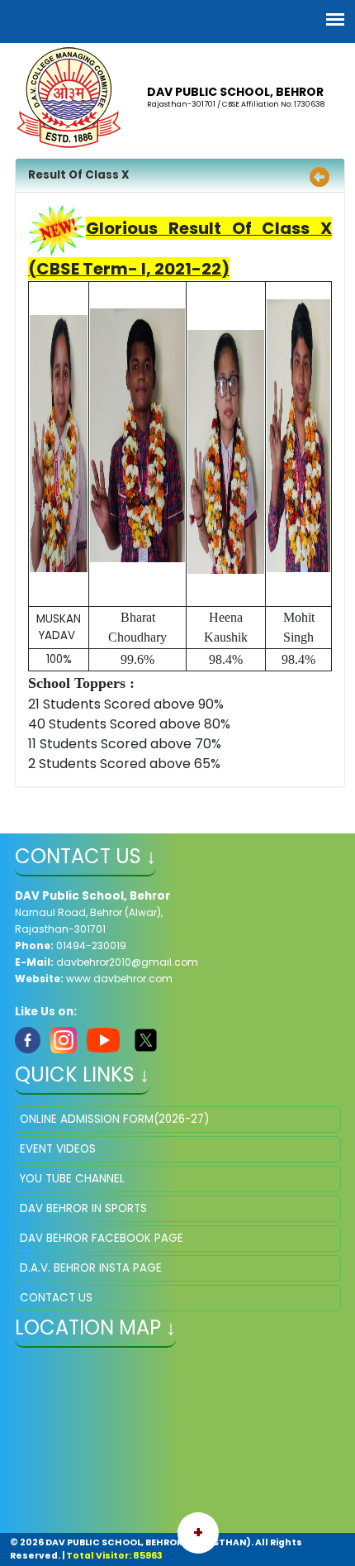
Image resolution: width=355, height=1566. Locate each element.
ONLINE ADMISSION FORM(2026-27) (114, 1119)
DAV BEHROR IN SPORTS (83, 1208)
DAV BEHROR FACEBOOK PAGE (101, 1238)
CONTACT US (56, 1298)
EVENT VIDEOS (58, 1149)
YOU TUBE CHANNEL (72, 1178)
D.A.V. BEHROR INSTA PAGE (91, 1268)
